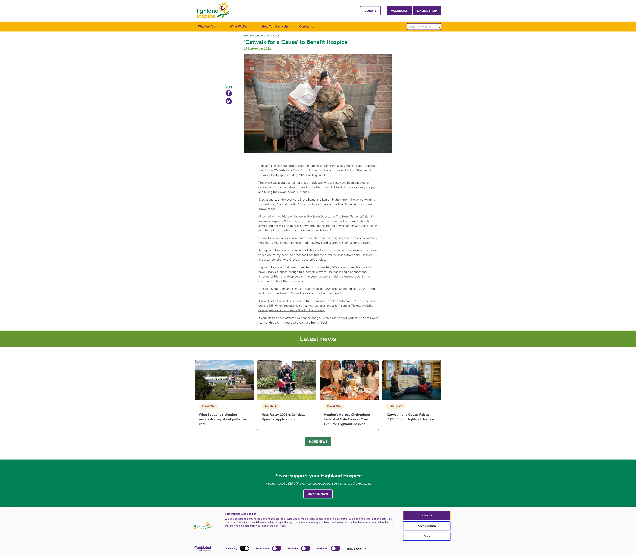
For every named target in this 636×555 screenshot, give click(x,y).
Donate (370, 11)
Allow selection (427, 525)
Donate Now (318, 494)
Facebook (229, 93)
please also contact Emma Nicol (305, 322)
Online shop (427, 11)
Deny (427, 536)
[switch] (276, 548)
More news (318, 441)
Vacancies (399, 11)
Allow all (427, 515)
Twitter (229, 101)
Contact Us (307, 26)
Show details (354, 548)
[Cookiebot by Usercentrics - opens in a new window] (202, 548)
